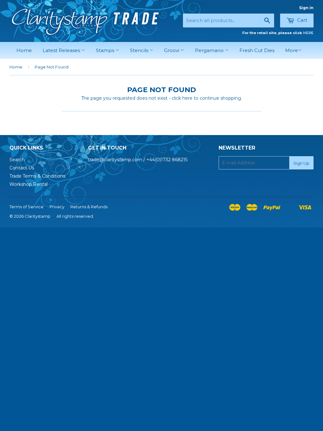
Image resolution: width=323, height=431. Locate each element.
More (291, 50)
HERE (308, 33)
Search (17, 159)
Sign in (306, 7)
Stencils (140, 50)
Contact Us (21, 168)
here (187, 98)
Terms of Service (26, 206)
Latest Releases (62, 50)
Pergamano (210, 50)
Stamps (105, 50)
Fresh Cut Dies (256, 50)
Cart (301, 20)
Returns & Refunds (89, 206)
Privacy (57, 206)
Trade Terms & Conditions (37, 176)
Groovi (172, 50)
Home (24, 50)
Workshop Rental (28, 184)
